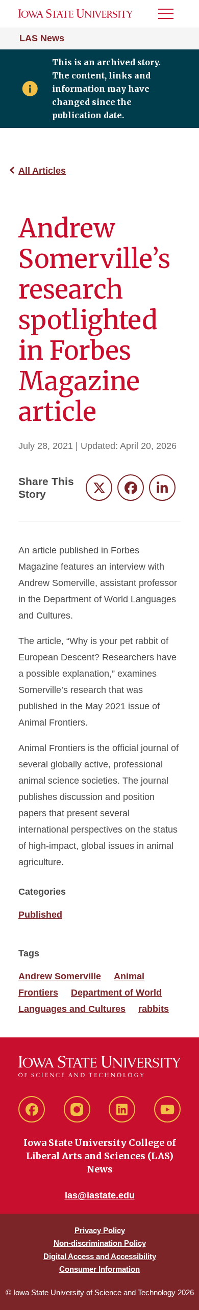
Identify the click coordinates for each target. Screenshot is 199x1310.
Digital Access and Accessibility (99, 1256)
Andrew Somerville (59, 976)
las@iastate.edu (100, 1195)
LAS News (41, 38)
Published (40, 915)
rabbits (153, 1009)
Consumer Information (99, 1269)
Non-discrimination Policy (100, 1243)
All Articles (42, 171)
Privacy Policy (99, 1230)
